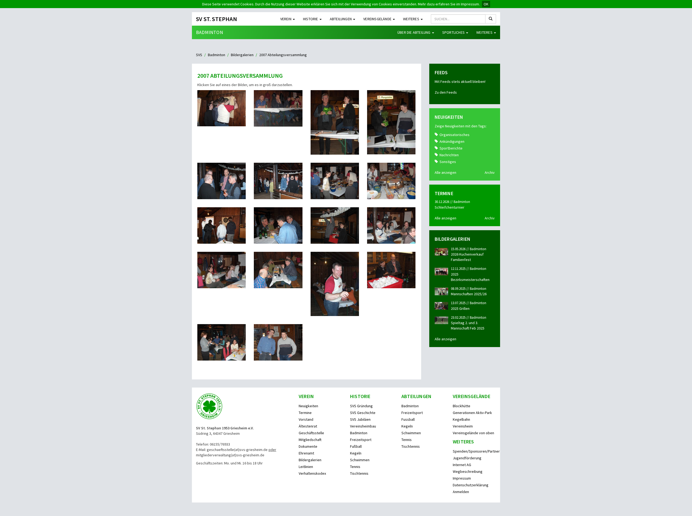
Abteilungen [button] (341, 18)
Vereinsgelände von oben (473, 432)
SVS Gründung (361, 405)
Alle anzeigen (445, 172)
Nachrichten (449, 154)
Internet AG (462, 464)
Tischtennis (359, 473)
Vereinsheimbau (363, 426)
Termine (305, 412)
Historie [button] (311, 18)
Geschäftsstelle (311, 432)
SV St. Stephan (216, 19)
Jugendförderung (467, 458)
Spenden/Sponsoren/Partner (476, 451)
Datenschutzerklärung (470, 485)
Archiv (490, 172)
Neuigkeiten (308, 405)
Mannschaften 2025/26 (469, 293)
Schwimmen (360, 459)
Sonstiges (448, 161)
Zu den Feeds (446, 92)
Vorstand (306, 419)
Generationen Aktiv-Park (472, 412)
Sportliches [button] (453, 32)
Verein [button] (286, 18)
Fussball (408, 419)
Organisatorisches (455, 134)
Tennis (355, 466)
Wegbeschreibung (468, 471)
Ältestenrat (308, 426)
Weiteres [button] (411, 18)
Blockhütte (461, 405)
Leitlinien (306, 466)
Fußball (356, 446)
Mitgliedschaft (310, 439)
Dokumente (308, 446)
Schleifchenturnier (449, 207)
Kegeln (355, 453)
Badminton (209, 32)
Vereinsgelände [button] (377, 18)
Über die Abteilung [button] (414, 32)
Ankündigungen (452, 141)
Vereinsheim (463, 426)
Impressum (462, 478)
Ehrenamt (306, 453)
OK (486, 4)
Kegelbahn (461, 419)
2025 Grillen (460, 308)
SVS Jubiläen (360, 419)
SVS (199, 54)
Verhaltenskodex (312, 473)
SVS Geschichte (362, 412)
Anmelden (461, 491)
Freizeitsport (360, 439)
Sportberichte (451, 148)
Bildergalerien (242, 54)
